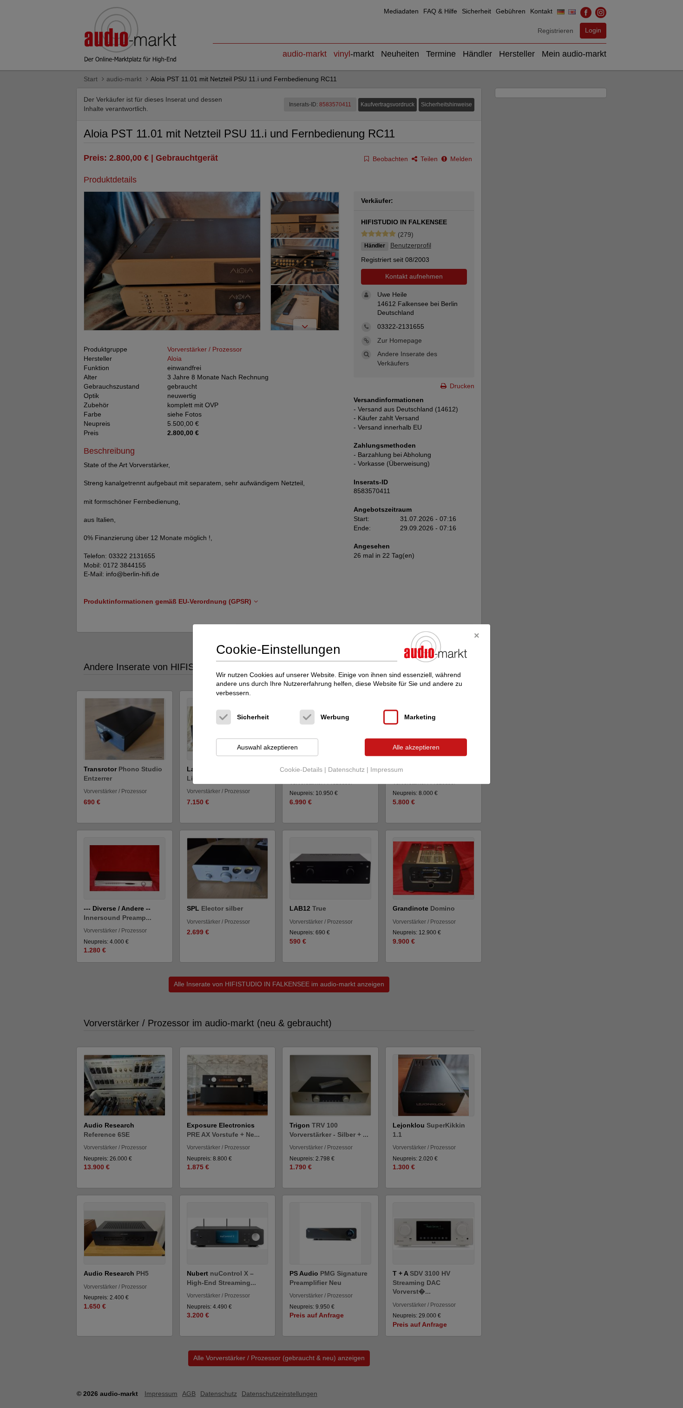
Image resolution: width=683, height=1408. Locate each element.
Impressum (386, 769)
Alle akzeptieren (416, 747)
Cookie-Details (301, 769)
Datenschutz (346, 769)
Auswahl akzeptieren (267, 747)
